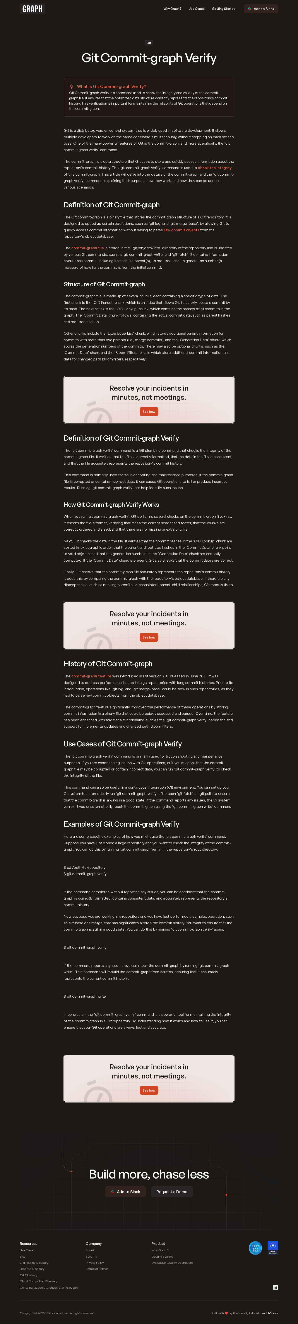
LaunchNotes (269, 1313)
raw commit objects (181, 230)
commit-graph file (87, 248)
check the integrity (215, 167)
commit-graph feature (91, 676)
